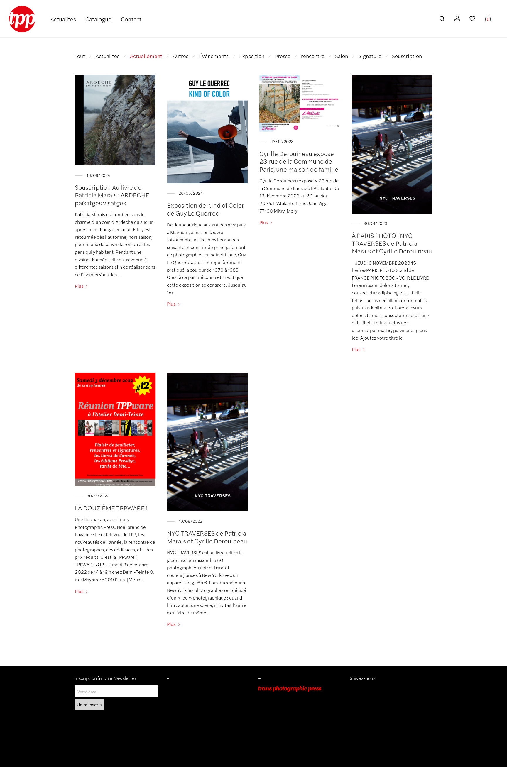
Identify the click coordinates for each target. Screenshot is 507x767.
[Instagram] (352, 689)
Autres (180, 56)
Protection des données (188, 714)
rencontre (313, 56)
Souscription (407, 56)
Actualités (63, 19)
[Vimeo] (356, 689)
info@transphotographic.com (285, 722)
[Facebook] (360, 689)
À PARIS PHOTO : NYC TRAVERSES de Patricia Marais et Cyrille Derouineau (392, 243)
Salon (341, 56)
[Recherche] (441, 18)
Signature (370, 56)
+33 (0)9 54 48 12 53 (278, 714)
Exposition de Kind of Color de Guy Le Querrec (205, 208)
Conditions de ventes (185, 697)
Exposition (251, 56)
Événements (214, 56)
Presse (282, 56)
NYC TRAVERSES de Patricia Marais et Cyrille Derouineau (207, 536)
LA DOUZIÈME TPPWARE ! (111, 507)
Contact (131, 19)
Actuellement (146, 56)
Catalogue (98, 19)
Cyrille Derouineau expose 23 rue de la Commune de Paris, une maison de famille (298, 161)
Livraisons (175, 705)
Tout (80, 56)
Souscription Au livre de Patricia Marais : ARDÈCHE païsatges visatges (112, 194)
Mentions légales (182, 689)
